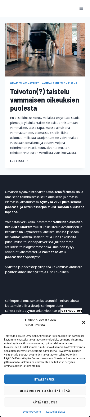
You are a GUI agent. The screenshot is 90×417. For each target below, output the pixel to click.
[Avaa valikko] (81, 8)
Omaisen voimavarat (24, 83)
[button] (84, 322)
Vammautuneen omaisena (59, 83)
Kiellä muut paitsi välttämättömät (45, 391)
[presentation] (45, 49)
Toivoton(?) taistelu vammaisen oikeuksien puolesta (44, 99)
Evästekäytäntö (32, 411)
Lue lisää (19, 161)
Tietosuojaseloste (54, 411)
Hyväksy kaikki (45, 379)
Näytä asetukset (45, 402)
